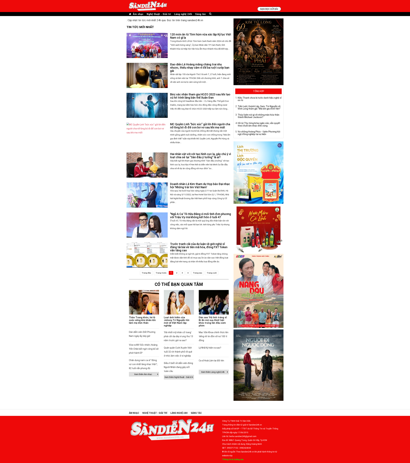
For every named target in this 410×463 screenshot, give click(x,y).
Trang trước (161, 273)
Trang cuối (212, 273)
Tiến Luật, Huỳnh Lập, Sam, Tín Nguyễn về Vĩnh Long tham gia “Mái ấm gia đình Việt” (259, 107)
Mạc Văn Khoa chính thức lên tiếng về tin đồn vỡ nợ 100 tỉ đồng (213, 336)
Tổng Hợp (258, 91)
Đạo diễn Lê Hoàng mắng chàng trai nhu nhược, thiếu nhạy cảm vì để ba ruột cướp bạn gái (199, 67)
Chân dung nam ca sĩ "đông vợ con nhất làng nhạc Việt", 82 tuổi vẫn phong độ (143, 364)
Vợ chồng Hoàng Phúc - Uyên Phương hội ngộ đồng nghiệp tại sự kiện (259, 132)
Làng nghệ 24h (183, 14)
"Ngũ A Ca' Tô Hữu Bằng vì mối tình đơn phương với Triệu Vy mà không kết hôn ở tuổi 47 (200, 215)
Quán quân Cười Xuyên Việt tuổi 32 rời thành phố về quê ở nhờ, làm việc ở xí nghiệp (178, 351)
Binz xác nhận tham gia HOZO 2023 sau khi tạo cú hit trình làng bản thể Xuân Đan (200, 96)
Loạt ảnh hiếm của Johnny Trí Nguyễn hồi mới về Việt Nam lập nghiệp (176, 321)
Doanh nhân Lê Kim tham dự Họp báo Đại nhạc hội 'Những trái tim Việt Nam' (200, 185)
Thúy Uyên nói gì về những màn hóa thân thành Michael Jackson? (258, 116)
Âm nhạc (138, 14)
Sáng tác (200, 14)
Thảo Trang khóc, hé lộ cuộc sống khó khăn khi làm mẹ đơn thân (142, 320)
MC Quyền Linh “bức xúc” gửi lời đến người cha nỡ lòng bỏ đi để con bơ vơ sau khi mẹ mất (200, 125)
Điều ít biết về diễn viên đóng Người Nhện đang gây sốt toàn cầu (178, 367)
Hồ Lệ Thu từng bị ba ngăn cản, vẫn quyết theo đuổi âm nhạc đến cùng (259, 124)
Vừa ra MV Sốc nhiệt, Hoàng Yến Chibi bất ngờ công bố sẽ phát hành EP (144, 349)
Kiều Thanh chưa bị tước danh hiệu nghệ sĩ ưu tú (260, 99)
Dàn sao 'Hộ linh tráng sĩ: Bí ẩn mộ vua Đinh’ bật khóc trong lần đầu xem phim (213, 321)
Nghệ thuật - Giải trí (159, 14)
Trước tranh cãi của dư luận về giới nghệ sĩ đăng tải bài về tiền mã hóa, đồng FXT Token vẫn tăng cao (198, 247)
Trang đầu (146, 273)
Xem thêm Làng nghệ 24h (213, 372)
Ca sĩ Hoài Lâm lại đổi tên (211, 360)
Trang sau (197, 273)
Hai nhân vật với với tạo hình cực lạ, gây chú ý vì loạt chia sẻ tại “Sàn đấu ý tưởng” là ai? (200, 155)
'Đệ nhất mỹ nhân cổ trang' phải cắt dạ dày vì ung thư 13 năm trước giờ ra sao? (178, 336)
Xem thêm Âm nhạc (143, 374)
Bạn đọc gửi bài (269, 8)
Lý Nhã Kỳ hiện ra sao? (210, 347)
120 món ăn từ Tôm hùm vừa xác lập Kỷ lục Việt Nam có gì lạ (200, 36)
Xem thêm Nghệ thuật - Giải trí (178, 377)
